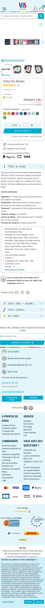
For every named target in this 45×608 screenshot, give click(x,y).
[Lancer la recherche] (41, 16)
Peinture (4, 172)
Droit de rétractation (10, 463)
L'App (4, 480)
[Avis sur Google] (22, 510)
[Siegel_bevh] (11, 523)
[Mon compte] (35, 9)
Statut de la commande (33, 476)
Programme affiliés (9, 428)
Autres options (8, 602)
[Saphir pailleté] (21, 113)
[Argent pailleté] (29, 113)
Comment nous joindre (32, 473)
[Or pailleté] (9, 113)
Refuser (29, 602)
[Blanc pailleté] (33, 113)
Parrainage (28, 427)
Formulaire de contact (11, 398)
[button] (3, 42)
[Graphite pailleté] (25, 113)
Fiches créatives (30, 432)
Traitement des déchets (11, 434)
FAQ (25, 435)
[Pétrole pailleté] (37, 113)
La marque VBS (8, 431)
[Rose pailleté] (17, 113)
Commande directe (9, 446)
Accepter (38, 602)
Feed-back (33, 397)
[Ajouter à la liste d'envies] (41, 25)
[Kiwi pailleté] (4, 117)
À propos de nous (8, 425)
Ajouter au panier (21, 131)
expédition (39, 104)
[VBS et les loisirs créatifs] (22, 6)
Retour (4, 472)
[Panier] (41, 9)
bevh (19, 518)
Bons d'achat (28, 424)
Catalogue (27, 421)
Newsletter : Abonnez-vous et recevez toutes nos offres (22, 329)
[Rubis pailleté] (13, 113)
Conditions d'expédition (11, 454)
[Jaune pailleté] (4, 113)
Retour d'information (31, 479)
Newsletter (28, 430)
